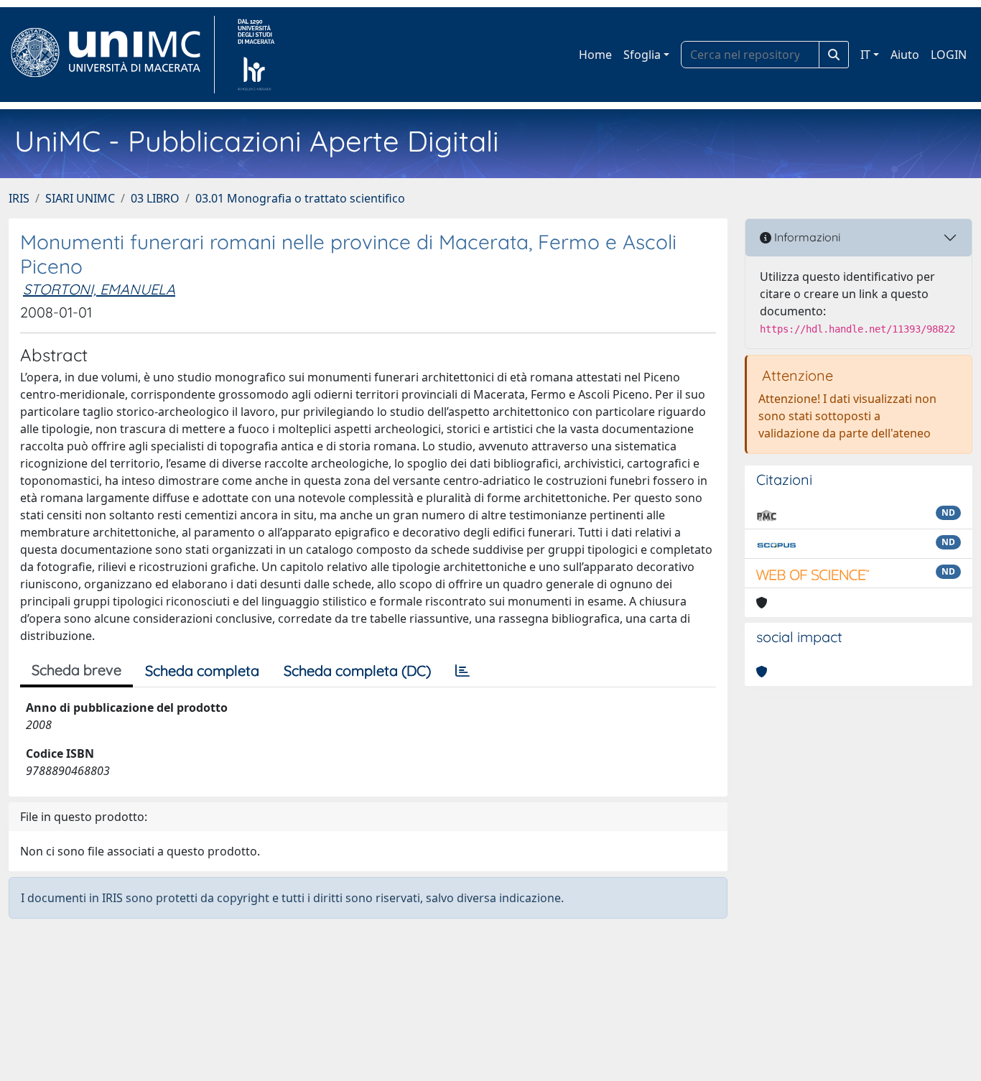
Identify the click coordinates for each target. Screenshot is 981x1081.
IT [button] (865, 54)
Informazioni (805, 237)
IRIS (19, 198)
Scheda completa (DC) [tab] (357, 670)
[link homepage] (112, 54)
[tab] (462, 671)
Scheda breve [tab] (76, 670)
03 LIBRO (155, 198)
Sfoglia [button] (642, 54)
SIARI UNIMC (80, 198)
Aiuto (905, 54)
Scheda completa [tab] (202, 670)
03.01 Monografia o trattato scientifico (300, 198)
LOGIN (949, 54)
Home (595, 54)
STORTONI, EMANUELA (99, 289)
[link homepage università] (256, 54)
